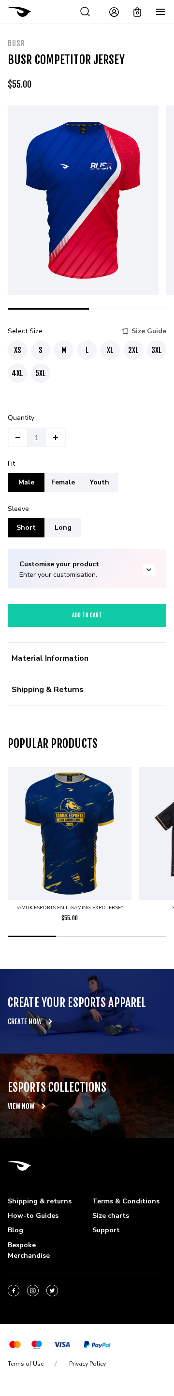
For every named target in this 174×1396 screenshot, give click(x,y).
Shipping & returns (40, 1201)
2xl (133, 350)
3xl (156, 350)
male (26, 482)
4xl (17, 373)
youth (99, 482)
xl (110, 350)
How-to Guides (33, 1215)
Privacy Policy (87, 1364)
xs (17, 350)
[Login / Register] (114, 12)
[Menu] (160, 12)
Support (106, 1230)
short (26, 527)
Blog (15, 1230)
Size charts (110, 1215)
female (63, 482)
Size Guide (148, 331)
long (63, 527)
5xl (40, 373)
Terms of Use (26, 1364)
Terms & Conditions (126, 1201)
